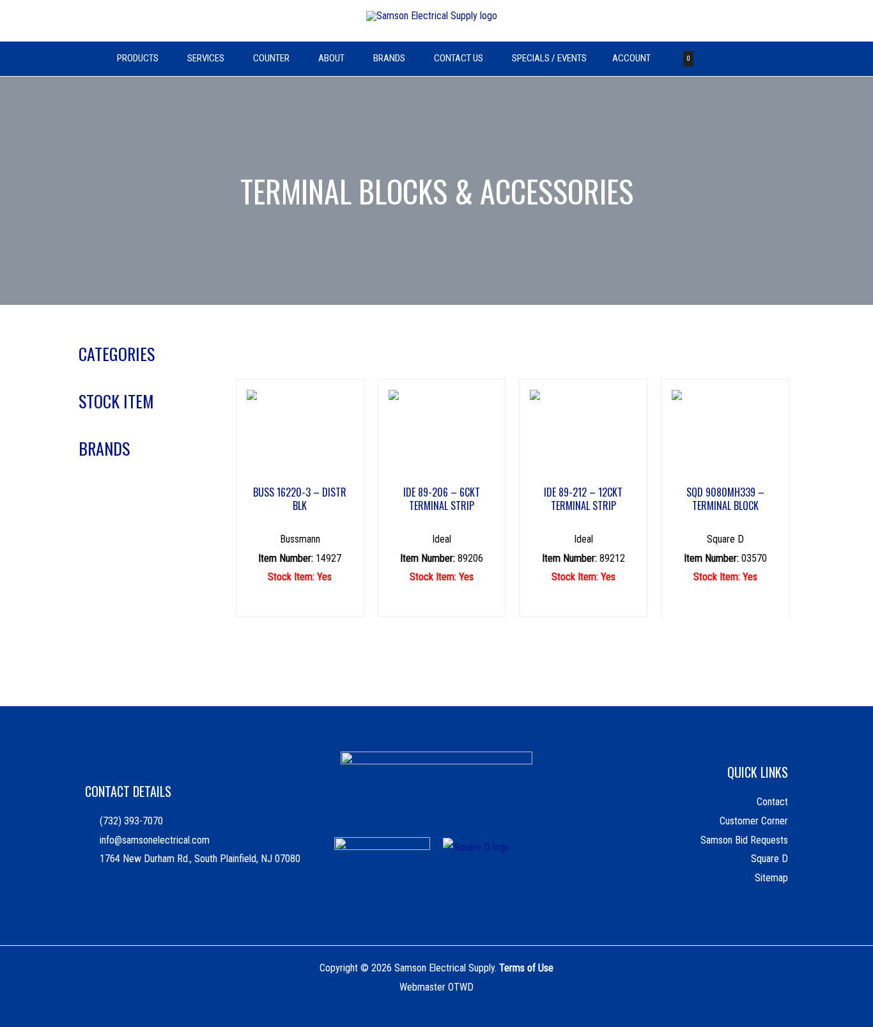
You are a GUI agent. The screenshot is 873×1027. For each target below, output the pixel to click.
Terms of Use (526, 968)
